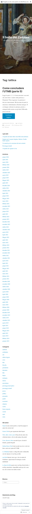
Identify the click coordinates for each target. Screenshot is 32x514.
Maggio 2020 (5, 299)
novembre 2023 (6, 206)
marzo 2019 (5, 336)
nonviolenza (5, 383)
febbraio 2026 (5, 165)
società (4, 411)
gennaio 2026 (5, 167)
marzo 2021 (5, 273)
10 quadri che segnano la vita (9, 148)
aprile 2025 (5, 183)
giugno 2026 (5, 157)
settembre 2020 (6, 289)
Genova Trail (5, 431)
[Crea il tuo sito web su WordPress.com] (16, 2)
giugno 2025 (5, 177)
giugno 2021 (5, 266)
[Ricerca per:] (10, 482)
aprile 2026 (5, 159)
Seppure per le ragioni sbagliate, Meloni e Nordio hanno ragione (14, 139)
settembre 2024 (6, 190)
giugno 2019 (5, 328)
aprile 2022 (5, 240)
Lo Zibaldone (5, 451)
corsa (3, 360)
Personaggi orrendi (7, 146)
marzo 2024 (5, 201)
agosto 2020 (5, 291)
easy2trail (4, 457)
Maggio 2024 (5, 198)
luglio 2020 (5, 294)
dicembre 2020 (6, 281)
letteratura (4, 370)
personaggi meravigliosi (8, 386)
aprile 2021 (5, 271)
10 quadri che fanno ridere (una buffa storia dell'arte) (15, 136)
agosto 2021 (5, 260)
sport (3, 414)
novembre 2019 (6, 315)
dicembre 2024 (6, 185)
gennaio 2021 (5, 279)
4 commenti (7, 125)
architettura (5, 352)
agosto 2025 (5, 175)
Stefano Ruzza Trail (7, 446)
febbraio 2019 (5, 338)
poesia (4, 391)
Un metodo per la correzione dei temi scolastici (13, 143)
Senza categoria (6, 409)
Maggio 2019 (5, 330)
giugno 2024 (5, 196)
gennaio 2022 (5, 247)
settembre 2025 (6, 172)
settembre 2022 (6, 229)
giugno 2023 (5, 211)
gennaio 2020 (5, 310)
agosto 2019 (5, 323)
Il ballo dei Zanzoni (16, 37)
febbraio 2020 (5, 307)
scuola (4, 406)
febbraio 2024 (5, 203)
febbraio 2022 (5, 245)
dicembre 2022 (6, 222)
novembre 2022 (6, 224)
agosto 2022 (5, 232)
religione (4, 404)
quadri (4, 399)
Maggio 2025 (5, 180)
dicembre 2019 (6, 312)
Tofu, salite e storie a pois (8, 435)
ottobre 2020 (5, 286)
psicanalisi (5, 396)
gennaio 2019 (5, 341)
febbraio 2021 (5, 276)
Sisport (4, 426)
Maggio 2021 (5, 268)
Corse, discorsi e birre (7, 440)
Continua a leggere (7, 116)
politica (4, 393)
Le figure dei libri (6, 465)
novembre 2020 (6, 284)
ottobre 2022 (5, 227)
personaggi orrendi (7, 388)
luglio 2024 (5, 193)
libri (3, 373)
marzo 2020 (5, 304)
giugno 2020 (5, 297)
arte (3, 354)
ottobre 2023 (5, 209)
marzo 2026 (5, 162)
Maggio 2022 (5, 237)
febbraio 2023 (5, 216)
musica (4, 380)
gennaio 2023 (5, 219)
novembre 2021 (6, 253)
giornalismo (5, 367)
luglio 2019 (5, 325)
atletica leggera (6, 357)
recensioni (4, 401)
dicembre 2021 (6, 250)
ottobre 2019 (5, 317)
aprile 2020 (5, 302)
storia (3, 417)
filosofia (4, 365)
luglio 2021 (5, 263)
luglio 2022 (5, 234)
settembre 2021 (6, 258)
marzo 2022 (5, 242)
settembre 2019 (6, 320)
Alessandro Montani (9, 123)
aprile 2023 (5, 214)
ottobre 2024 (5, 188)
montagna (19, 123)
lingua (4, 375)
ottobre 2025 (5, 170)
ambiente (4, 349)
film (3, 362)
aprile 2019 (5, 333)
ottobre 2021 (5, 255)
